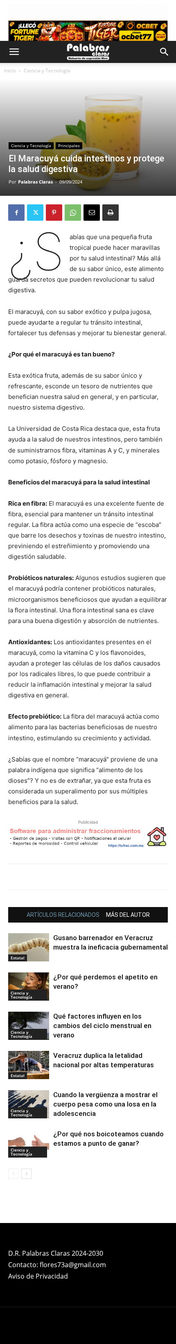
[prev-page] (13, 1174)
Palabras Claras (35, 182)
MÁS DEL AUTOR (128, 915)
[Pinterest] (54, 212)
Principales (69, 145)
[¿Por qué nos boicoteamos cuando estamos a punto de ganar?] (28, 1143)
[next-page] (26, 1174)
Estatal (18, 958)
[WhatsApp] (73, 212)
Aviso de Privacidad (38, 1276)
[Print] (110, 212)
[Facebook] (16, 212)
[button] (14, 52)
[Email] (91, 212)
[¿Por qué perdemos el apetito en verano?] (28, 986)
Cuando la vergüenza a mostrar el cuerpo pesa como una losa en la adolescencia (105, 1104)
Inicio (10, 70)
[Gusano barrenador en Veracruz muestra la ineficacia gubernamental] (28, 947)
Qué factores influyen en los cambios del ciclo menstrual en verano (102, 1025)
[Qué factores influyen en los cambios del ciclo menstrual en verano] (28, 1026)
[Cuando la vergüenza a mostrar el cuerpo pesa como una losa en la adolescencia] (28, 1104)
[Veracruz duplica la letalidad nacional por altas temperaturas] (28, 1065)
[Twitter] (35, 212)
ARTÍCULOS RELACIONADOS (63, 915)
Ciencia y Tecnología (47, 70)
